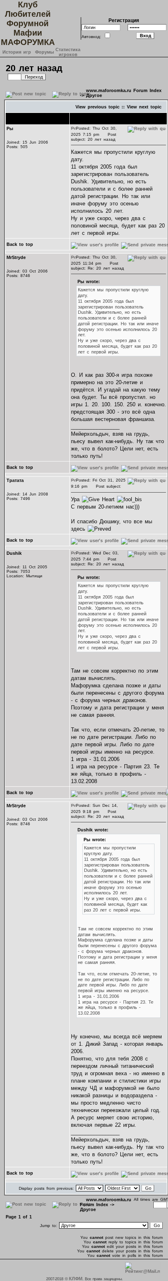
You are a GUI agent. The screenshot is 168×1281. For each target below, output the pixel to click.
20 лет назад (34, 68)
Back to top (20, 244)
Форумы (44, 52)
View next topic (144, 106)
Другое (94, 95)
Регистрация (123, 20)
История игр (16, 52)
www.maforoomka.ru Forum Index (123, 90)
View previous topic (97, 106)
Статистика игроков (67, 52)
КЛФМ (75, 1278)
